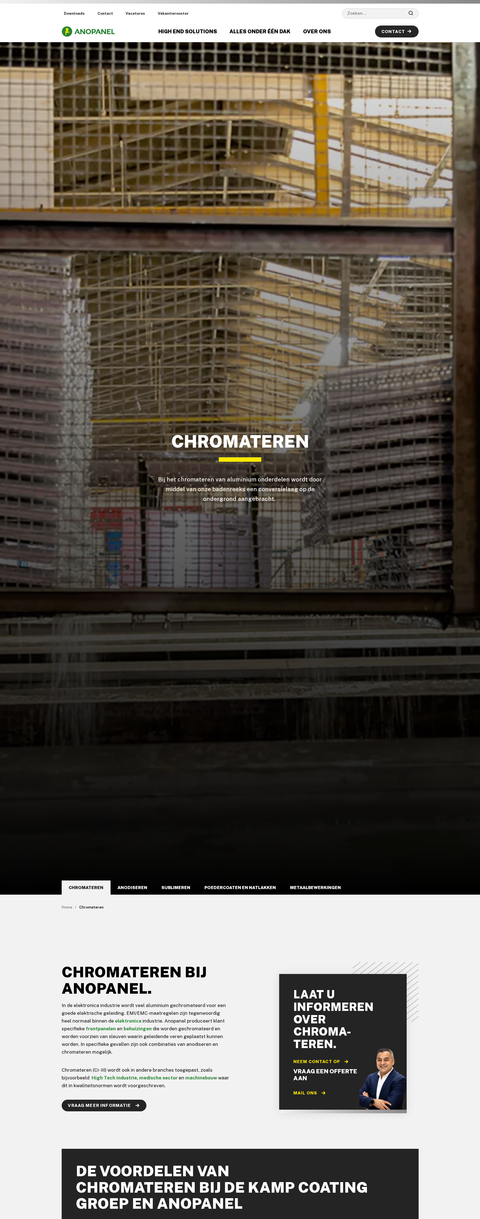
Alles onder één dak (259, 31)
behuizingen (138, 1028)
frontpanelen (101, 1028)
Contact (105, 13)
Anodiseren (132, 887)
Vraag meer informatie (100, 1105)
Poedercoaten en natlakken (240, 887)
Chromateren (86, 887)
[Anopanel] (88, 31)
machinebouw (201, 1078)
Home (67, 907)
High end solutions (187, 31)
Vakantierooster (173, 13)
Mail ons (305, 1092)
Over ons (317, 31)
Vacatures (135, 13)
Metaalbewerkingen (315, 887)
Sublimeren (175, 887)
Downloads (74, 13)
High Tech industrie (114, 1078)
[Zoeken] (411, 13)
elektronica (128, 1021)
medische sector (158, 1078)
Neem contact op (317, 1061)
